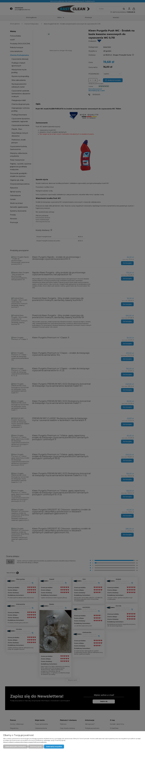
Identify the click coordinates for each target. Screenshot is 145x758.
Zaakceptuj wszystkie (54, 746)
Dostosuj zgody (36, 746)
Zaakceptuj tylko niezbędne (15, 746)
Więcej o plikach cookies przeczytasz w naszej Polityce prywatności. (25, 742)
